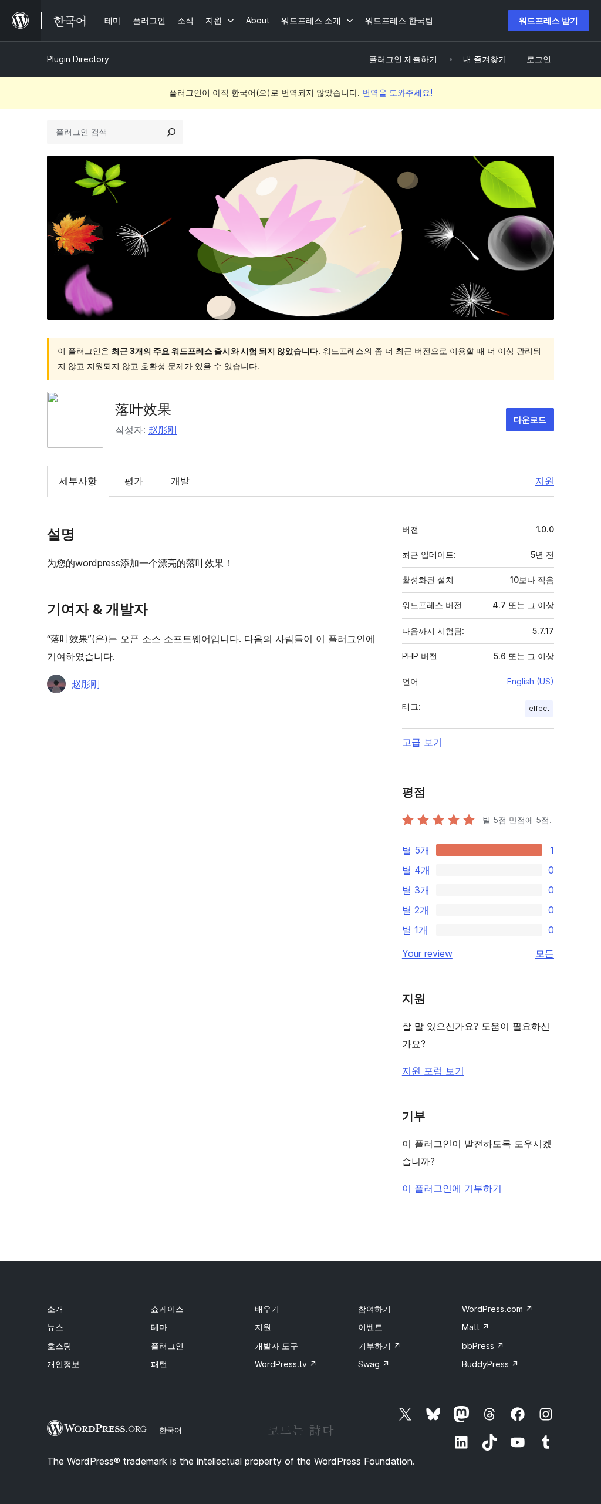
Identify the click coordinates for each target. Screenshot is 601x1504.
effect (539, 708)
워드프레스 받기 (548, 20)
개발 (180, 481)
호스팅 (59, 1346)
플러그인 (167, 1346)
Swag (374, 1364)
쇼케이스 (167, 1309)
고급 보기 (422, 742)
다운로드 (530, 419)
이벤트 (370, 1327)
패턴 (159, 1364)
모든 (544, 953)
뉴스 (55, 1327)
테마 (159, 1327)
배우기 (267, 1309)
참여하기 (374, 1309)
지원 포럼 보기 (433, 1071)
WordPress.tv (286, 1364)
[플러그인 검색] (171, 132)
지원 (544, 481)
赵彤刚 (162, 430)
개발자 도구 (276, 1346)
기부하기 (379, 1346)
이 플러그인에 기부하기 (452, 1188)
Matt (475, 1327)
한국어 (170, 1430)
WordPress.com (497, 1309)
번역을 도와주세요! (397, 92)
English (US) (530, 681)
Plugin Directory (78, 59)
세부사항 (78, 481)
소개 (55, 1309)
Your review (427, 953)
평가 (133, 481)
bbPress (483, 1346)
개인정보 (63, 1364)
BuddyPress (490, 1364)
